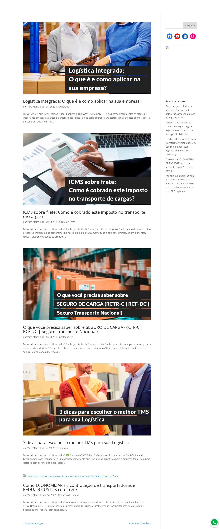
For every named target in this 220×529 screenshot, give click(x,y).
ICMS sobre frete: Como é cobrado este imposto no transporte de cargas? (84, 214)
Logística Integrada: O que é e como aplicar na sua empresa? (82, 101)
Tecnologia (63, 106)
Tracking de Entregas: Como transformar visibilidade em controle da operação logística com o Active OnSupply (181, 146)
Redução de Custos (68, 494)
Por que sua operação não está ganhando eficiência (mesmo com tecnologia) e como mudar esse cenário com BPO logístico (180, 183)
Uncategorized (65, 336)
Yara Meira (33, 106)
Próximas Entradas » (140, 523)
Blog (132, 6)
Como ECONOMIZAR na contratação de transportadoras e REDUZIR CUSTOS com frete (79, 487)
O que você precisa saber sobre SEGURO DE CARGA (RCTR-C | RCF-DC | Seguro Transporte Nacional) (83, 329)
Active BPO (161, 6)
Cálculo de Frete (66, 221)
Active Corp (177, 6)
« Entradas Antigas (33, 523)
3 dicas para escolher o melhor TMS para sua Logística (76, 442)
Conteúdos (145, 6)
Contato (192, 6)
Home (122, 6)
